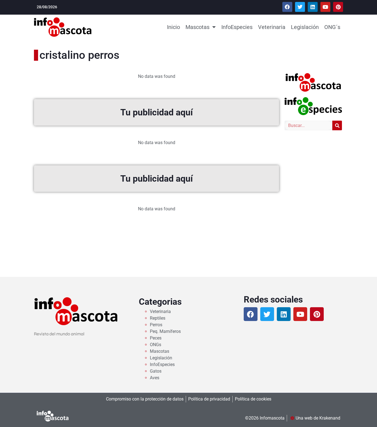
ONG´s (332, 27)
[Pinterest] (338, 7)
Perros (156, 324)
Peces (155, 338)
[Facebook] (287, 7)
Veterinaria (271, 27)
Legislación (305, 27)
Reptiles (157, 318)
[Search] (337, 125)
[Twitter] (300, 7)
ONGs (155, 344)
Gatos (155, 371)
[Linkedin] (313, 7)
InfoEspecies (237, 27)
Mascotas (197, 27)
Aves (154, 377)
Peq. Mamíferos (165, 331)
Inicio (173, 27)
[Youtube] (325, 7)
